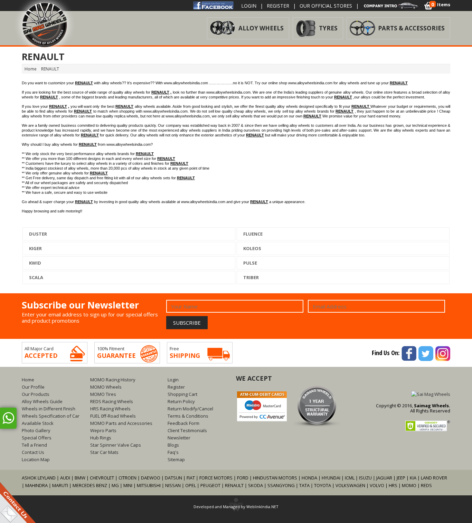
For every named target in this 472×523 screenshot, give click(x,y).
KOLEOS (251, 248)
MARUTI (60, 485)
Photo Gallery (36, 430)
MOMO (409, 485)
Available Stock (38, 423)
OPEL (190, 485)
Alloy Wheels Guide (42, 401)
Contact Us (33, 452)
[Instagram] (442, 353)
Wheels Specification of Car (50, 416)
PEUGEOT (210, 485)
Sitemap (176, 459)
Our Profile (33, 387)
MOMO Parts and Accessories (121, 423)
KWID (34, 263)
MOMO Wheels (106, 387)
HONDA (309, 478)
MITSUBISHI (149, 485)
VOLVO (377, 485)
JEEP (401, 478)
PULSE (249, 263)
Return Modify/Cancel (190, 409)
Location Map (36, 459)
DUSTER (37, 234)
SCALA (35, 277)
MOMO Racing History (112, 380)
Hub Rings (100, 438)
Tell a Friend (34, 445)
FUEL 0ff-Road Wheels (113, 416)
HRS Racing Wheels (110, 409)
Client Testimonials (187, 430)
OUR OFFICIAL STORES (326, 5)
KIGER (35, 248)
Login (248, 5)
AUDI (65, 478)
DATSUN (173, 478)
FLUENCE (252, 234)
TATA (304, 485)
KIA (413, 478)
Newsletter (179, 438)
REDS (426, 485)
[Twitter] (425, 353)
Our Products (35, 394)
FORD (242, 478)
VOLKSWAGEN (350, 485)
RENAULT (234, 485)
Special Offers (36, 438)
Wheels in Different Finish (48, 409)
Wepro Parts (103, 430)
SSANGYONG (281, 485)
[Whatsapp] (8, 418)
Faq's (173, 452)
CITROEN (127, 478)
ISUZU (365, 478)
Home (28, 380)
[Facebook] (213, 5)
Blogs (173, 445)
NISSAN (173, 485)
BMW (80, 478)
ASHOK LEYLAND (39, 478)
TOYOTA (323, 485)
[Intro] (391, 5)
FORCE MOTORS (216, 478)
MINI (127, 485)
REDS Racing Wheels (111, 401)
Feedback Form (183, 423)
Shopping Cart (182, 394)
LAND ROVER (434, 478)
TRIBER (250, 277)
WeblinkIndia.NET (262, 506)
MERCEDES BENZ (90, 485)
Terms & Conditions (188, 416)
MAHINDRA (36, 485)
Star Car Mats (104, 452)
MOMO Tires (103, 394)
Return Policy (181, 401)
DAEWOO (150, 478)
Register (278, 5)
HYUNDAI (331, 478)
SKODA (255, 485)
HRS (393, 485)
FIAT (191, 478)
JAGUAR (384, 478)
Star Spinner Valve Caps (115, 445)
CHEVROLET (102, 478)
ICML (350, 478)
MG (115, 485)
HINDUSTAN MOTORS (275, 478)
